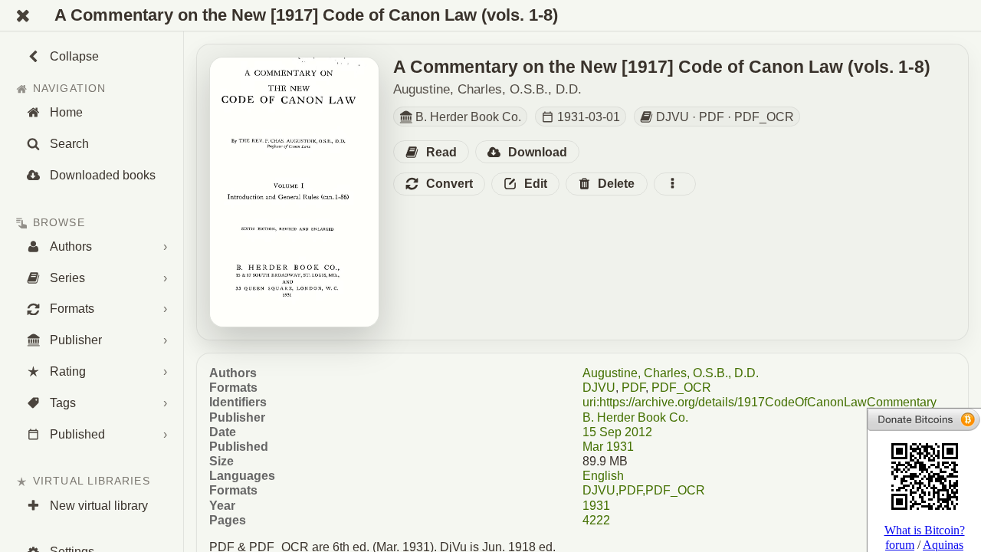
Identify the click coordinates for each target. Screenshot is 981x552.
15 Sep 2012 (617, 432)
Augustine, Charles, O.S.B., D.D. (670, 373)
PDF (633, 387)
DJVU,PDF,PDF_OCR (643, 490)
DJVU (598, 387)
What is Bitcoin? (924, 530)
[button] (431, 151)
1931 (596, 505)
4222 (596, 520)
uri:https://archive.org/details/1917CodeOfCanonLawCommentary (759, 402)
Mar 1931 (608, 446)
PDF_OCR (681, 387)
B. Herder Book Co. (635, 417)
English (603, 475)
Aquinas (943, 544)
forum (899, 544)
